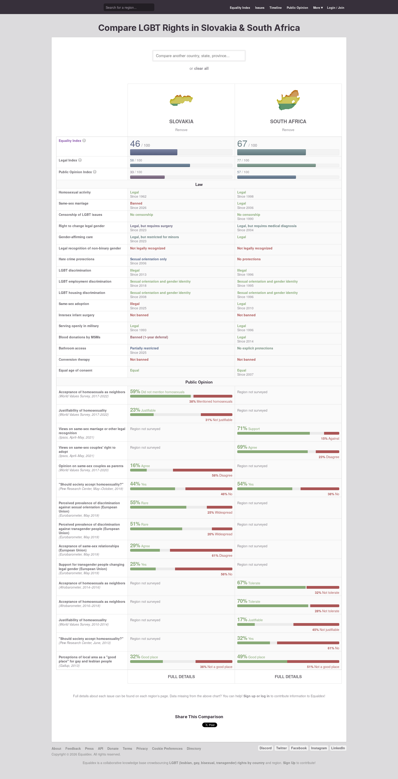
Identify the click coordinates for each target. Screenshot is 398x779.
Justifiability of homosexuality (83, 410)
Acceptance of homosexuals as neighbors (92, 392)
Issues (259, 8)
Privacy (142, 748)
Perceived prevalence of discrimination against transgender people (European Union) (89, 528)
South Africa (288, 121)
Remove (181, 129)
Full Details (181, 676)
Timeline (275, 8)
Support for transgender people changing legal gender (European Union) (91, 566)
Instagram (319, 748)
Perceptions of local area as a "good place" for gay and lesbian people (87, 659)
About (56, 748)
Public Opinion (297, 8)
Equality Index (240, 8)
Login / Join (335, 8)
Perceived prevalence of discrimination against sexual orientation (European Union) (89, 507)
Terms (127, 748)
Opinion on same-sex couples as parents (91, 465)
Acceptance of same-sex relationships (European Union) (89, 548)
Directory (194, 748)
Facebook (299, 748)
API (100, 748)
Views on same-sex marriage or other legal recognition (92, 430)
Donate (113, 748)
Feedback (73, 748)
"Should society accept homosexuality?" (91, 484)
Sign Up (289, 762)
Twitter (281, 748)
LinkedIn (338, 748)
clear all (201, 68)
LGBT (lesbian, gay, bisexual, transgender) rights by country (217, 762)
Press (89, 748)
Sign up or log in (256, 696)
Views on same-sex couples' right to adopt (87, 449)
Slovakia (181, 121)
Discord (266, 748)
